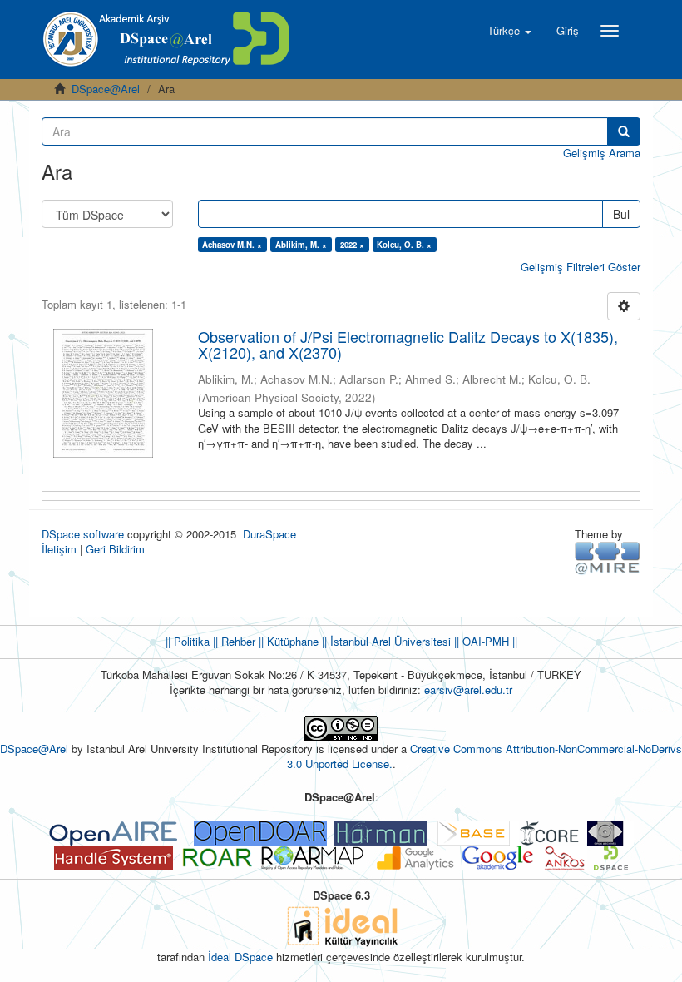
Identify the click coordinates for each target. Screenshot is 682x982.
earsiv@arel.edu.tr (468, 689)
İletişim (59, 549)
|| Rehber (232, 641)
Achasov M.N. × (232, 244)
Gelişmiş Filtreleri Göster (580, 267)
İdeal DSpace (240, 957)
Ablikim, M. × (301, 244)
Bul (621, 214)
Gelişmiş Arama (601, 153)
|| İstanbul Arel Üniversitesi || (389, 641)
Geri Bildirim (115, 549)
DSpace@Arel (106, 89)
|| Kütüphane (287, 641)
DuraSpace (269, 534)
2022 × (352, 244)
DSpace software (83, 534)
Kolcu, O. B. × (404, 244)
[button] (509, 31)
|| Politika (188, 641)
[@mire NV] (607, 557)
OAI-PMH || (488, 641)
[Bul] (623, 131)
